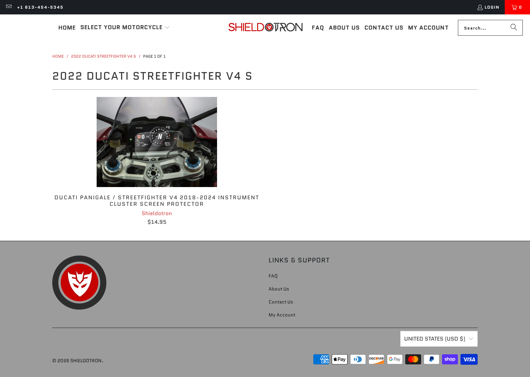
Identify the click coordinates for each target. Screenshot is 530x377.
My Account (282, 314)
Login (492, 7)
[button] (125, 28)
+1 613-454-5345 (40, 7)
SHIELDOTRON (86, 360)
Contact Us (281, 301)
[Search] (514, 28)
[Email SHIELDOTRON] (8, 7)
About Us (279, 288)
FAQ (273, 275)
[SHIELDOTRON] (265, 27)
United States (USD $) (434, 339)
